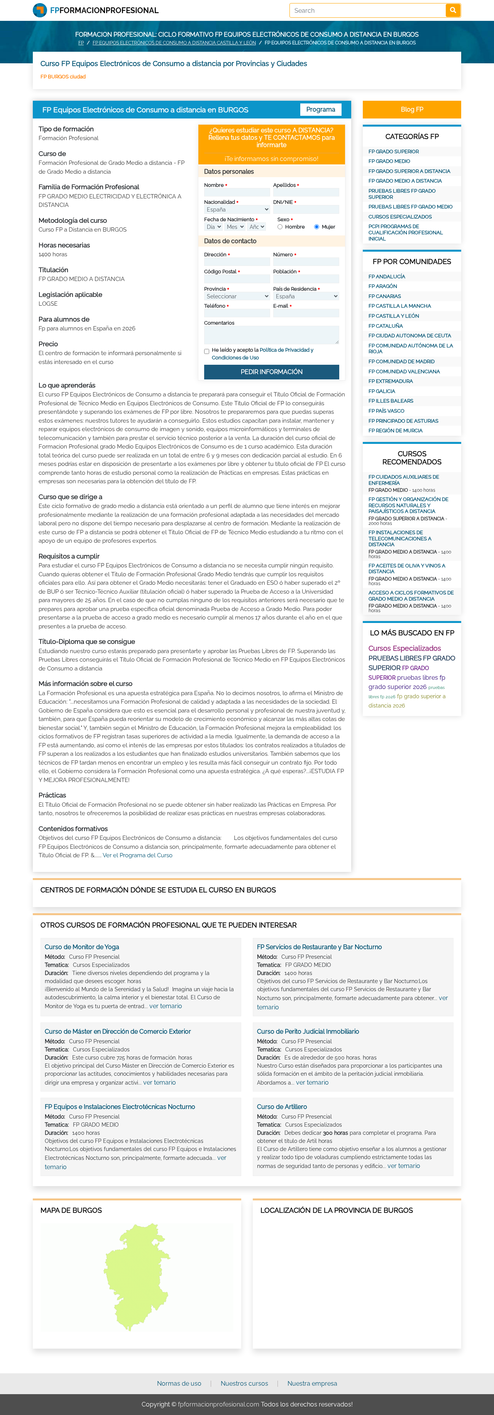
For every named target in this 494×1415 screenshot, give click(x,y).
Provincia (215, 289)
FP (81, 43)
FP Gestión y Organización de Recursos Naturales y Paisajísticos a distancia (408, 505)
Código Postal (220, 271)
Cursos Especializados (400, 217)
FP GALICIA (382, 391)
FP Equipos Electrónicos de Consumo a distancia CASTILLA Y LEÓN (174, 43)
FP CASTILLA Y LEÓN (394, 316)
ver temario (165, 1006)
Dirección (215, 254)
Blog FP (412, 109)
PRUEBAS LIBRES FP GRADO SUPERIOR (402, 194)
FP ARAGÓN (383, 286)
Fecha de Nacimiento (229, 219)
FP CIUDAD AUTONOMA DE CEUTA (410, 336)
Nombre (214, 185)
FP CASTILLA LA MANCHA (400, 306)
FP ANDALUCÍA (387, 276)
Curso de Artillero (282, 1106)
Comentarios (219, 323)
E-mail (280, 306)
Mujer (328, 227)
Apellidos (284, 185)
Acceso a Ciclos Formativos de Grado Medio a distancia (411, 596)
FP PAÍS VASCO (386, 411)
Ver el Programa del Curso (138, 855)
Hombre (295, 227)
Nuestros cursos (244, 1383)
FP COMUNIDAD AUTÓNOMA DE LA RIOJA (411, 349)
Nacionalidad (219, 202)
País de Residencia (294, 289)
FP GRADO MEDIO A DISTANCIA (405, 181)
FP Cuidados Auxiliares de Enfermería (404, 480)
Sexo (283, 219)
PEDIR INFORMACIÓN (272, 372)
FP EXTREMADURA (391, 381)
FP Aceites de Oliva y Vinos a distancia (407, 569)
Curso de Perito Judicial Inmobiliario (308, 1031)
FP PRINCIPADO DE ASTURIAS (403, 421)
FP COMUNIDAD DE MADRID (402, 361)
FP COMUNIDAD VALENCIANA (404, 371)
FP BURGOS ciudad (63, 77)
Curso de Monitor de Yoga (82, 947)
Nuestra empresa (312, 1383)
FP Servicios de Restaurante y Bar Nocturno (319, 947)
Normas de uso (179, 1383)
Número (283, 254)
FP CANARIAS (385, 296)
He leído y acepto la (262, 354)
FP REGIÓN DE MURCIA (396, 430)
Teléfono (214, 306)
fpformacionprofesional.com (218, 1404)
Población (285, 271)
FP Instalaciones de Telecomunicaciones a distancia (400, 538)
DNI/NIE (283, 202)
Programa (320, 109)
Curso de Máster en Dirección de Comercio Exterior (118, 1031)
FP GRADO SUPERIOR (394, 151)
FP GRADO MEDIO (389, 161)
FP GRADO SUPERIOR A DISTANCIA (409, 171)
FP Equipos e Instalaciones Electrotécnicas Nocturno (120, 1106)
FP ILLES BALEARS (391, 401)
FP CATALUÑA (386, 326)
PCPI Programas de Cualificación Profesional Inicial (406, 232)
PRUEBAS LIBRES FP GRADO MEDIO (411, 207)
